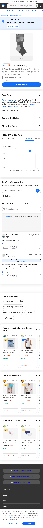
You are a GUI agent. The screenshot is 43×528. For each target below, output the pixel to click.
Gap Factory (6, 362)
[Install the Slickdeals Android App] (21, 476)
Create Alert (14, 26)
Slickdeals (4, 15)
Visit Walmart (21, 85)
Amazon (23, 362)
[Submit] (4, 209)
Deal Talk (18, 15)
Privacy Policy (6, 517)
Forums (11, 15)
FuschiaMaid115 (12, 235)
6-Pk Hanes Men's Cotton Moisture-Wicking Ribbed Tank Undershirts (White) (27, 351)
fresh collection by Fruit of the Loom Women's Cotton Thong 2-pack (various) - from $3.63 (10, 441)
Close (29, 523)
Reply (13, 247)
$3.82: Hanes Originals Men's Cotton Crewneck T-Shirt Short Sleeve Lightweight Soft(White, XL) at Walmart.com (28, 396)
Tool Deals (35, 11)
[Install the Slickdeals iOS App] (21, 482)
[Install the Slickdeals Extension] (21, 471)
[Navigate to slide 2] (22, 58)
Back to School (11, 11)
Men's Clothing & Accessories (13, 307)
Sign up (7, 216)
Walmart (4, 100)
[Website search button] (36, 5)
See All (38, 329)
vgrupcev (9, 254)
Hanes (29, 312)
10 (6, 455)
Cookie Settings (14, 523)
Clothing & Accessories (13, 301)
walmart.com (12, 100)
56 (24, 365)
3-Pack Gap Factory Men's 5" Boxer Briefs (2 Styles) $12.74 (10, 351)
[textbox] (19, 190)
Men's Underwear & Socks (13, 312)
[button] (9, 65)
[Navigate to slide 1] (21, 58)
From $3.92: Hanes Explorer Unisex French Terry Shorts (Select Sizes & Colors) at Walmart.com (10, 396)
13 (6, 65)
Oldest (25, 204)
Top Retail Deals (24, 11)
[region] (21, 518)
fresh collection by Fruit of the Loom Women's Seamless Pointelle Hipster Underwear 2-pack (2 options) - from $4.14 (28, 441)
